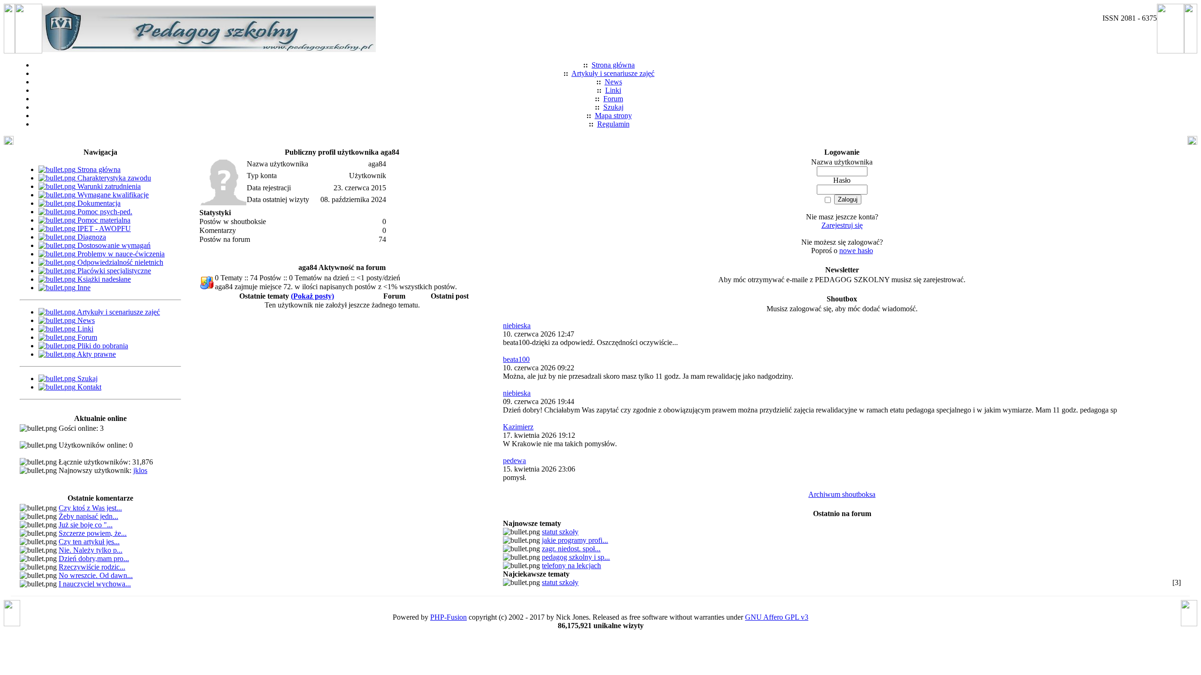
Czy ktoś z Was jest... (90, 508)
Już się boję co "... (86, 525)
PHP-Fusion (448, 617)
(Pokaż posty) (312, 296)
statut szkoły (560, 532)
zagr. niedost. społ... (571, 549)
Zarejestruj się (842, 225)
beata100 (516, 359)
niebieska (517, 326)
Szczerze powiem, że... (93, 533)
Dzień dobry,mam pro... (94, 558)
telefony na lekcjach (571, 566)
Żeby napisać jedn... (88, 516)
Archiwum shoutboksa (841, 494)
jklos (140, 470)
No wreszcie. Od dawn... (96, 575)
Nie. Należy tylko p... (90, 550)
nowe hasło (856, 251)
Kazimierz (518, 427)
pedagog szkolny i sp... (576, 557)
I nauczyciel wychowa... (95, 584)
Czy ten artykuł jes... (89, 542)
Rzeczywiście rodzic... (92, 567)
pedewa (514, 461)
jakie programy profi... (575, 540)
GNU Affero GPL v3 (776, 617)
